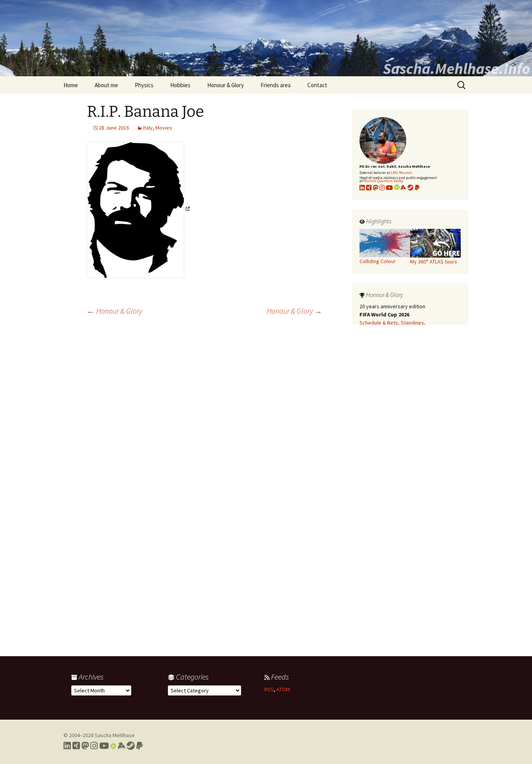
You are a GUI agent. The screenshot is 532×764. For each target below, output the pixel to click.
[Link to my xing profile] (369, 187)
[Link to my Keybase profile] (121, 745)
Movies (163, 127)
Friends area (276, 85)
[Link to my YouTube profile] (389, 187)
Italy (148, 127)
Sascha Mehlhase (115, 735)
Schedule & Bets (378, 322)
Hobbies (180, 85)
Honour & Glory (225, 85)
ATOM (283, 689)
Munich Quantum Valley (383, 180)
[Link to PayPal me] (417, 187)
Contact (317, 85)
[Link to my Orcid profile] (397, 187)
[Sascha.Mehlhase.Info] (266, 38)
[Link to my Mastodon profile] (375, 187)
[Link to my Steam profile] (410, 187)
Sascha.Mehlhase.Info (456, 68)
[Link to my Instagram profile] (382, 187)
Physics (144, 85)
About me (106, 85)
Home (70, 85)
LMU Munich (401, 172)
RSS (269, 689)
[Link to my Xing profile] (76, 745)
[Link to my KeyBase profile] (403, 187)
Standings (412, 322)
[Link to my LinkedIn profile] (362, 187)
